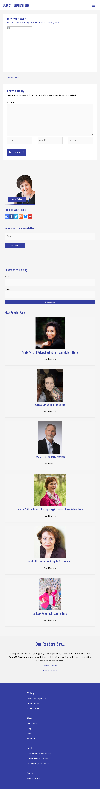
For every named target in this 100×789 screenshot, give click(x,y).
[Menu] (93, 5)
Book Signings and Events (39, 753)
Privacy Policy (33, 779)
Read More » (50, 359)
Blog (29, 728)
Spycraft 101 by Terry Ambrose (50, 457)
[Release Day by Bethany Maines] (50, 385)
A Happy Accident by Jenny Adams (50, 613)
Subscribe (15, 246)
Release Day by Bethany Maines (50, 405)
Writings (31, 738)
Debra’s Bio (32, 723)
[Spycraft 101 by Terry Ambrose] (50, 437)
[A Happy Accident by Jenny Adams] (50, 594)
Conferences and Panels (38, 758)
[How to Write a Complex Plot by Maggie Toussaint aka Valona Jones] (50, 489)
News (29, 733)
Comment (13, 102)
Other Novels (33, 703)
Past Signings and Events (38, 763)
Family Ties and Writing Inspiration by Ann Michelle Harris (50, 352)
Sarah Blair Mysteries (36, 699)
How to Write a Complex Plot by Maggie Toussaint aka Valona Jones (50, 509)
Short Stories (33, 708)
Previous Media (12, 77)
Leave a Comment (16, 22)
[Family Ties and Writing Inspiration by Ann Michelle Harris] (50, 333)
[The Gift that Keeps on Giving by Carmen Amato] (50, 542)
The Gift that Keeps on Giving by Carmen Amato (50, 561)
